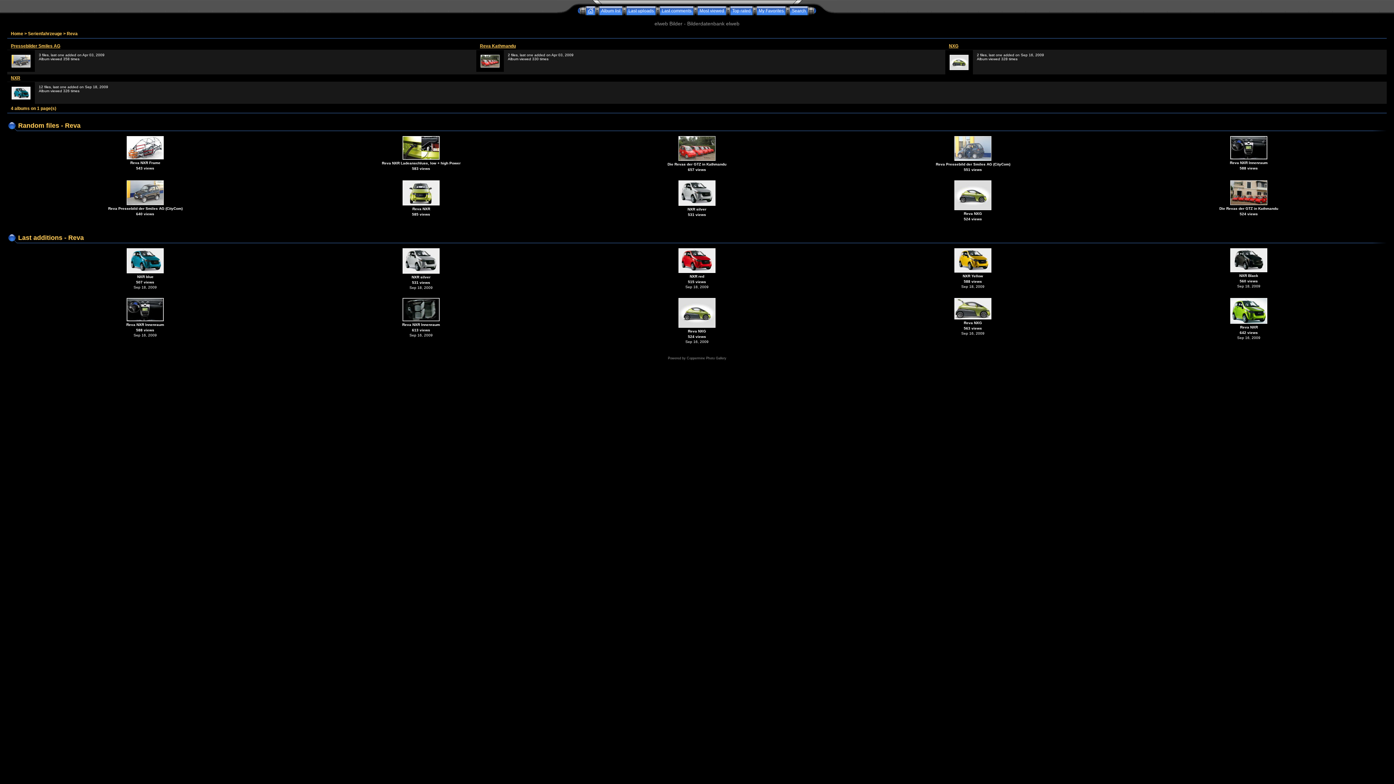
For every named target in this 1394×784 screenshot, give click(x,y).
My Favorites (771, 10)
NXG (953, 46)
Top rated (741, 10)
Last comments (677, 10)
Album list (610, 10)
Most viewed (712, 10)
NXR (15, 78)
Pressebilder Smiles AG (35, 46)
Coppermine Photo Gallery (706, 358)
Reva (72, 33)
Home (17, 33)
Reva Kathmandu (498, 46)
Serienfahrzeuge (45, 33)
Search (799, 10)
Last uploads (641, 10)
